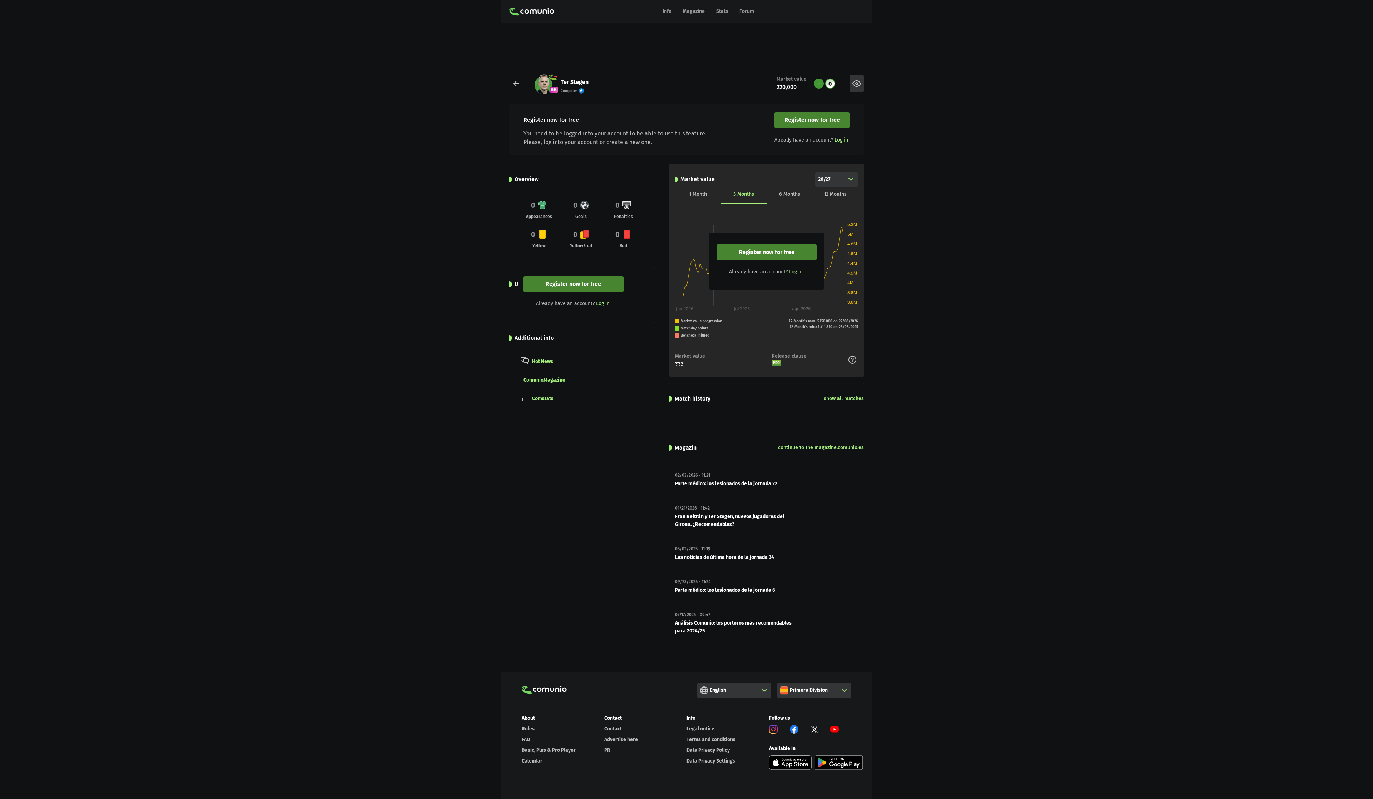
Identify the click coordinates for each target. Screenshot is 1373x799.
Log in (841, 140)
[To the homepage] (531, 11)
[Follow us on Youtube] (834, 730)
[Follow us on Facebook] (794, 730)
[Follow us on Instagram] (773, 730)
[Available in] (790, 762)
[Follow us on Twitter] (814, 730)
